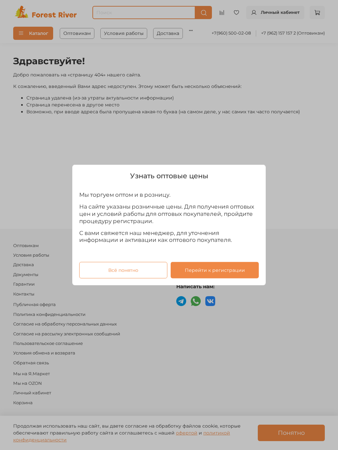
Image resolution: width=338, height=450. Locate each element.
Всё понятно (123, 270)
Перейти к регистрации (215, 270)
